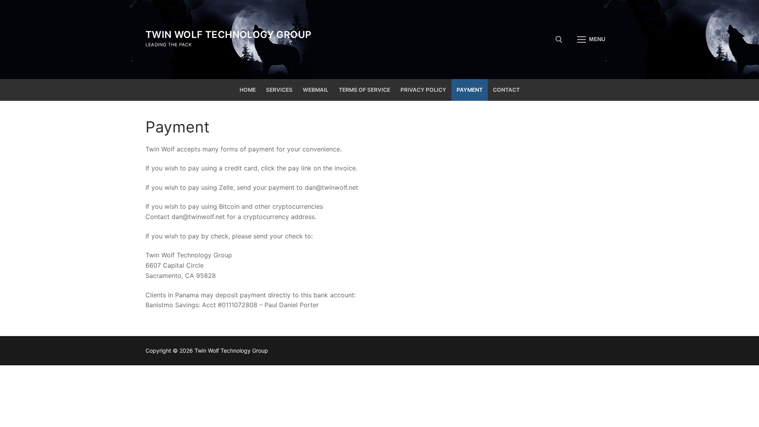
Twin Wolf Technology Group (228, 34)
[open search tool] (559, 39)
